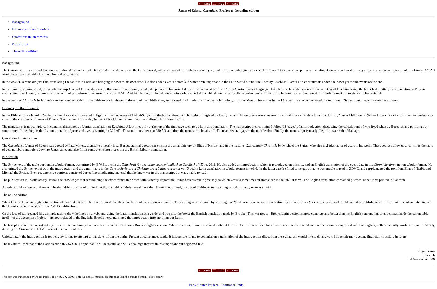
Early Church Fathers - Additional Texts (216, 285)
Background (20, 22)
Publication (20, 44)
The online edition (25, 51)
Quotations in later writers (30, 37)
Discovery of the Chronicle (30, 29)
